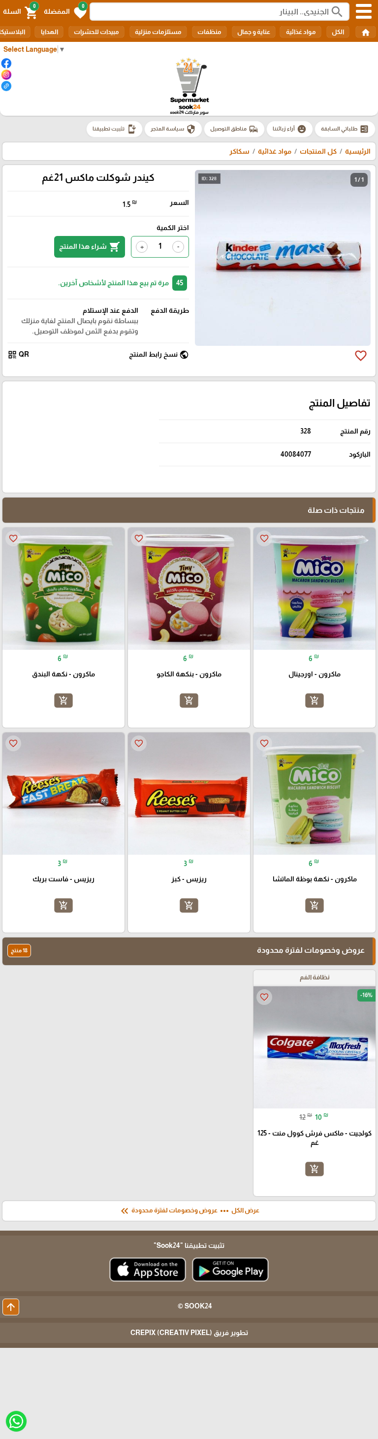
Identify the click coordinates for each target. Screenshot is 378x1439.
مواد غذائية (300, 31)
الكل (338, 31)
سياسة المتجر (173, 129)
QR (18, 355)
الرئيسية (358, 151)
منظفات (209, 31)
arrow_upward (11, 1307)
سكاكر (239, 151)
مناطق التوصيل (234, 129)
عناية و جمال (253, 31)
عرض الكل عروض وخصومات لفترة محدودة (189, 1211)
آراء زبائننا (290, 129)
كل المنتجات (318, 151)
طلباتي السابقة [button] (345, 129)
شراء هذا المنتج (89, 247)
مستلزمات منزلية (158, 31)
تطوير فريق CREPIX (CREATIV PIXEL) (189, 1333)
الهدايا (49, 31)
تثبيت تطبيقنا (114, 129)
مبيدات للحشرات (96, 31)
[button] (65, 11)
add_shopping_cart (314, 700)
